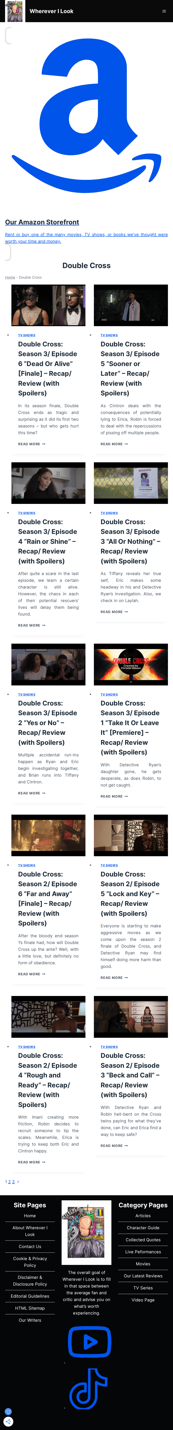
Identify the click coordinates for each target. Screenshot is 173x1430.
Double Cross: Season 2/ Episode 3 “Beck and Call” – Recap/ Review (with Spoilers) (130, 1075)
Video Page (143, 1299)
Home (10, 277)
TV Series (143, 1287)
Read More (31, 444)
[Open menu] (164, 11)
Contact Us (30, 1246)
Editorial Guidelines (30, 1296)
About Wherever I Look (29, 1231)
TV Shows (26, 335)
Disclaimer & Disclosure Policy (30, 1281)
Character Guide (143, 1227)
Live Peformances (143, 1251)
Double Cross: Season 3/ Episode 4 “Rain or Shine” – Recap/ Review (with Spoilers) (47, 541)
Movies (143, 1263)
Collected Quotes (143, 1239)
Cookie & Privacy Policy (30, 1262)
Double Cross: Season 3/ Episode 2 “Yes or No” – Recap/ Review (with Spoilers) (47, 722)
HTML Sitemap (30, 1308)
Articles (143, 1215)
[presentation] (48, 305)
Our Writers (30, 1320)
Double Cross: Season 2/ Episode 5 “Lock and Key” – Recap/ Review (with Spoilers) (130, 893)
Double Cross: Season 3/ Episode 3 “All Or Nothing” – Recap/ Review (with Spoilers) (130, 541)
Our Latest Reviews (143, 1275)
